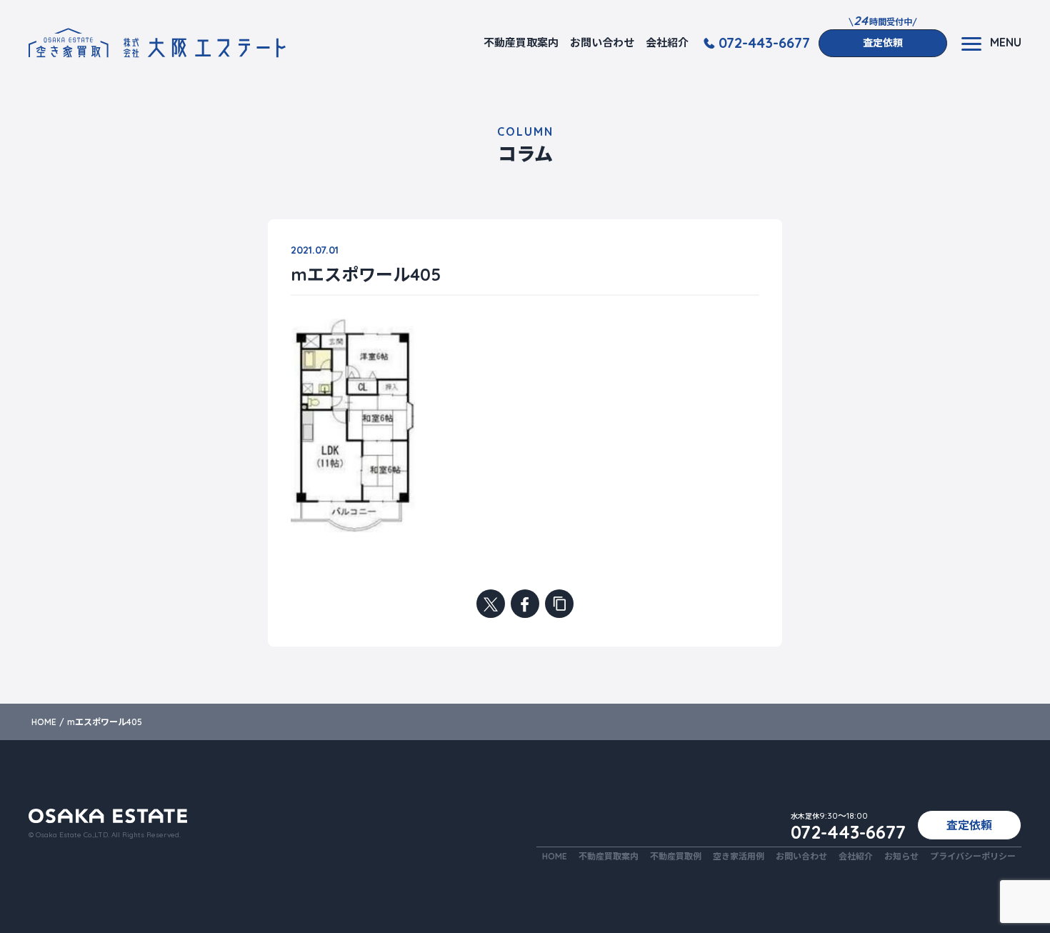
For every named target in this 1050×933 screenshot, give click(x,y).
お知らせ (901, 856)
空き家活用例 (738, 856)
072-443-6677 (764, 43)
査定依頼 (883, 42)
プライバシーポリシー (973, 856)
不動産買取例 (675, 856)
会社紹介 (667, 42)
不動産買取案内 (521, 42)
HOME (554, 856)
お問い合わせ (602, 42)
